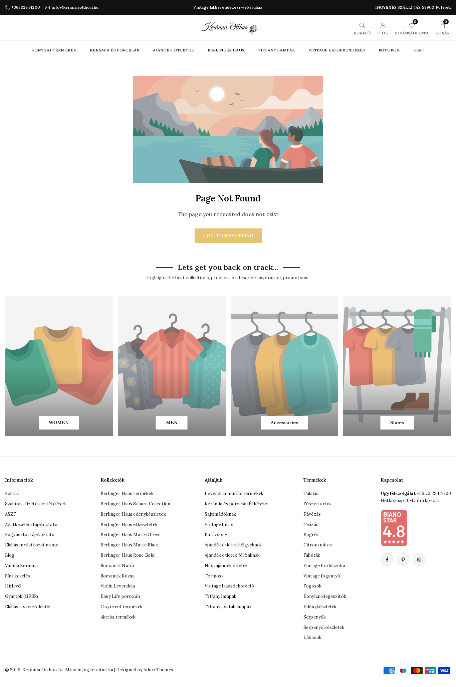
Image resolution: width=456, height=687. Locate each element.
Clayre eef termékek (121, 607)
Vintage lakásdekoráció (229, 586)
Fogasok (312, 586)
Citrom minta (317, 545)
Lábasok (312, 637)
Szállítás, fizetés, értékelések (35, 504)
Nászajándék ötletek (226, 565)
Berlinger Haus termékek (127, 493)
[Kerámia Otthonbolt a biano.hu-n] (394, 528)
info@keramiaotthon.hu (74, 7)
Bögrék (311, 534)
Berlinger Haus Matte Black (129, 545)
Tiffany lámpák (220, 596)
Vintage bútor (219, 524)
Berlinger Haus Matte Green (130, 534)
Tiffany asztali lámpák (228, 607)
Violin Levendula (117, 586)
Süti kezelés (17, 576)
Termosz (214, 576)
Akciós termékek (118, 617)
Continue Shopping (228, 235)
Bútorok (389, 49)
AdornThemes (158, 670)
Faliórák (311, 555)
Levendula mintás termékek (234, 493)
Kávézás (312, 514)
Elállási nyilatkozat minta (31, 545)
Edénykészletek (319, 607)
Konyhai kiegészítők (324, 596)
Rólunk (12, 493)
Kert (419, 49)
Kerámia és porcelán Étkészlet (237, 504)
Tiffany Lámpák (276, 49)
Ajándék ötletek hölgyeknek (233, 545)
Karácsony (216, 534)
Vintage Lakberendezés (336, 49)
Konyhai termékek (54, 49)
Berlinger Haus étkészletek (129, 524)
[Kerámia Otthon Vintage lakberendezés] (229, 27)
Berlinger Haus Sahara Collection (135, 504)
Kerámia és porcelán (115, 49)
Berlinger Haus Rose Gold (127, 555)
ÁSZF (10, 514)
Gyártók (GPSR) (21, 596)
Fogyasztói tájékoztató (30, 534)
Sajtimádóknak (220, 514)
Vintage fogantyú (321, 576)
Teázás (310, 524)
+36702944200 (25, 7)
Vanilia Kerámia (21, 565)
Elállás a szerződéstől (28, 607)
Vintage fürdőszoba (324, 565)
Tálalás (310, 493)
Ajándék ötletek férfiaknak (232, 555)
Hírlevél (13, 586)
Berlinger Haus (226, 49)
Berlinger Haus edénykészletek (133, 514)
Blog (10, 555)
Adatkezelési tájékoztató (31, 524)
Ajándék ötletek (173, 49)
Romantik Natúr (117, 565)
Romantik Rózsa (117, 576)
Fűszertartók (317, 504)
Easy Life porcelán (120, 596)
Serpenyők (314, 617)
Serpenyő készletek (324, 627)
